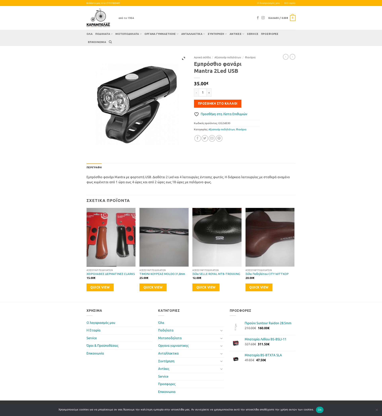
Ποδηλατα (102, 33)
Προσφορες (269, 33)
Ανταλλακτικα (191, 33)
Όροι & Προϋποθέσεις (102, 345)
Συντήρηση (216, 33)
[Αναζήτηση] (110, 42)
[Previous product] (292, 56)
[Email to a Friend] (212, 138)
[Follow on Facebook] (257, 18)
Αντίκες (236, 33)
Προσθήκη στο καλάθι (218, 103)
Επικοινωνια (97, 42)
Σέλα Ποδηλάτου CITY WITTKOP (267, 274)
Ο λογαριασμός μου (268, 3)
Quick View (100, 287)
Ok (320, 409)
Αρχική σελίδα (202, 57)
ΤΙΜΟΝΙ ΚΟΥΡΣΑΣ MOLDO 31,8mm (162, 274)
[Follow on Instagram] (263, 18)
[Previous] (87, 255)
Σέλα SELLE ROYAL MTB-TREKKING (216, 274)
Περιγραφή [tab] (94, 167)
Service (252, 33)
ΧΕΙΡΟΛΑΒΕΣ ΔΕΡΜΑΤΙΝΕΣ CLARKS (111, 274)
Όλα (90, 33)
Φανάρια (250, 57)
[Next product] (285, 56)
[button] (281, 18)
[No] (376, 411)
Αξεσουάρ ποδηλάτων (227, 57)
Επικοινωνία (95, 353)
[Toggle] (221, 330)
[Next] (294, 255)
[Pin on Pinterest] (219, 138)
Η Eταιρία (289, 3)
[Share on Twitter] (205, 138)
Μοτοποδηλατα (127, 33)
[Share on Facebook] (197, 138)
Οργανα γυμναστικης (160, 33)
